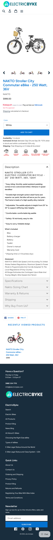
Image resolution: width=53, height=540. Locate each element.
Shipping (6, 111)
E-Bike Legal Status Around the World (20, 447)
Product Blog (10, 424)
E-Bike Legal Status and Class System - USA (22, 452)
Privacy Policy (11, 479)
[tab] (26, 167)
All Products (10, 419)
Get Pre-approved (8, 108)
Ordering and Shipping (14, 474)
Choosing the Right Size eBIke (17, 438)
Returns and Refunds (13, 488)
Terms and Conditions (14, 498)
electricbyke (29, 534)
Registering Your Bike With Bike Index (20, 493)
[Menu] (22, 11)
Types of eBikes (11, 442)
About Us (9, 465)
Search (8, 410)
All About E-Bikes (12, 433)
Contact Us (9, 470)
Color (6, 120)
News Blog (9, 428)
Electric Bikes (10, 414)
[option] (13, 73)
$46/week (38, 105)
